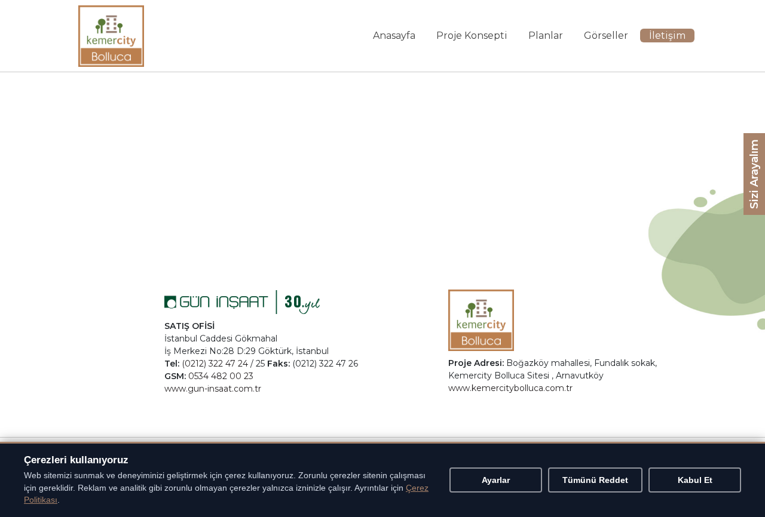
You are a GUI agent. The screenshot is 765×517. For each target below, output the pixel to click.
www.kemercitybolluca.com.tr (510, 388)
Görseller (606, 35)
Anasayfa (394, 35)
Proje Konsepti (471, 35)
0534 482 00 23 (220, 376)
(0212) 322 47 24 (215, 363)
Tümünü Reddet (595, 480)
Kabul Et (695, 480)
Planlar (545, 35)
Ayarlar (496, 480)
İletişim (667, 35)
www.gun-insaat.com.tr (212, 388)
